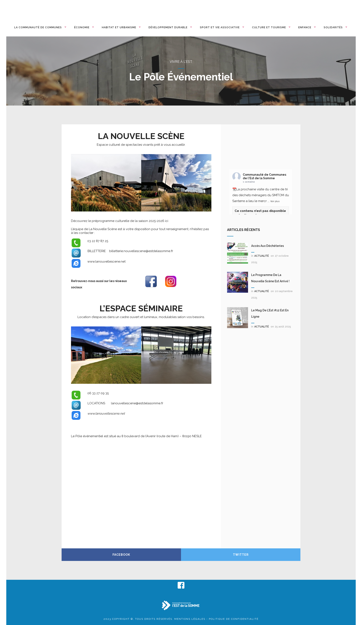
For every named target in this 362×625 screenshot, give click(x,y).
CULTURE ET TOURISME (269, 27)
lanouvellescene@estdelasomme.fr (137, 403)
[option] (106, 182)
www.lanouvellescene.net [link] (106, 261)
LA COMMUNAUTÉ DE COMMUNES (38, 27)
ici (166, 221)
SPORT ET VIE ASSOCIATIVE (220, 27)
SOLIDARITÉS (333, 27)
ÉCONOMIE (81, 27)
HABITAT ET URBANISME (119, 27)
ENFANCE (304, 27)
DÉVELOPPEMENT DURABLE (168, 27)
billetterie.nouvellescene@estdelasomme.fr (141, 251)
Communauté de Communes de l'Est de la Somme (264, 176)
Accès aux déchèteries (267, 245)
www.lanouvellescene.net (106, 413)
